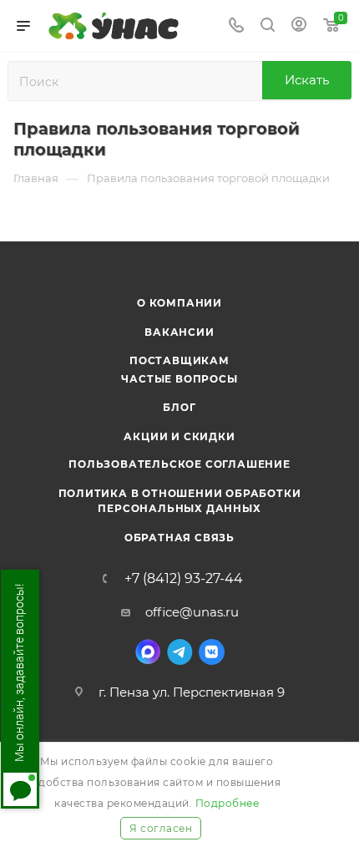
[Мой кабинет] (298, 26)
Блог (179, 407)
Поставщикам (179, 360)
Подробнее (227, 803)
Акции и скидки (179, 436)
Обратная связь (179, 537)
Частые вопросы (179, 379)
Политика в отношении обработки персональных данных (179, 501)
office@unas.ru (192, 612)
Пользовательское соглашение (179, 464)
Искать (307, 80)
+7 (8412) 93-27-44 (183, 579)
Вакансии (179, 332)
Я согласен (160, 828)
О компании (179, 303)
